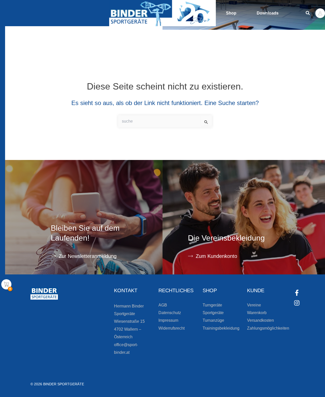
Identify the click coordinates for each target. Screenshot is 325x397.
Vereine (254, 305)
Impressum (168, 320)
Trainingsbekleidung (221, 328)
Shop (231, 13)
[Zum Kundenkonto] (190, 256)
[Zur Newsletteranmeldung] (53, 256)
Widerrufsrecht (171, 328)
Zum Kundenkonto (216, 256)
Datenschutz (169, 313)
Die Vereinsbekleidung (226, 238)
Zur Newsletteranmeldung (88, 256)
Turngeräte (212, 305)
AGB (162, 305)
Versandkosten (260, 320)
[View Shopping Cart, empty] (6, 284)
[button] (308, 13)
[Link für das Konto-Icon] (320, 13)
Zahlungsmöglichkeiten (268, 328)
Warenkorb (257, 313)
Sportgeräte (213, 313)
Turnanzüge (213, 320)
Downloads (268, 13)
